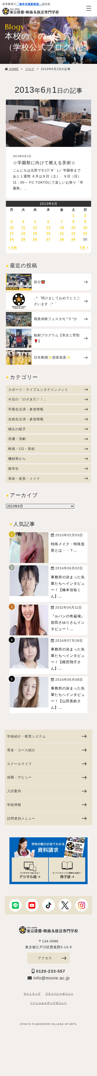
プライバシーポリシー (59, 993)
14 (62, 227)
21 (62, 233)
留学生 (13, 468)
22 (73, 233)
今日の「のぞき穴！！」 (27, 399)
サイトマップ (32, 993)
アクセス (45, 958)
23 (85, 233)
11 (23, 227)
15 (73, 227)
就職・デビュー (19, 777)
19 (35, 233)
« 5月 (12, 248)
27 (48, 239)
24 (12, 239)
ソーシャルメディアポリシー (48, 1002)
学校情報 (14, 805)
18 (23, 233)
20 (48, 233)
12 (35, 227)
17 (12, 233)
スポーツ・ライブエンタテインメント (38, 389)
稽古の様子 (17, 429)
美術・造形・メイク (24, 478)
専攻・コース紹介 (21, 750)
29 (73, 239)
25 (23, 239)
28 (62, 239)
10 (12, 227)
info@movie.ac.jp (51, 978)
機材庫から (17, 459)
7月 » (84, 248)
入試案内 (14, 791)
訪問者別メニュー (21, 818)
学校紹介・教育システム (26, 736)
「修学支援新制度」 (29, 4)
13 (48, 227)
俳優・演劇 (17, 439)
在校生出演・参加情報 (26, 419)
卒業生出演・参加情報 (26, 409)
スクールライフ (19, 764)
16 (85, 227)
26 (35, 239)
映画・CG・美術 (21, 449)
